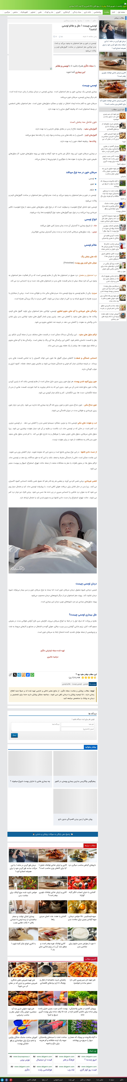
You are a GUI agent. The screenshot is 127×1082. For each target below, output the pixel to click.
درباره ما (111, 1080)
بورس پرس (25, 1060)
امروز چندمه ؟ (90, 1060)
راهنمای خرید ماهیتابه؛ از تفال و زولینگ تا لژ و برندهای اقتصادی (53, 981)
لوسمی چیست (77, 684)
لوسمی (85, 684)
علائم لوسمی (66, 684)
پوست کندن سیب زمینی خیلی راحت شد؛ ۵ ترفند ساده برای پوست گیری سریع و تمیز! (52, 1011)
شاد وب (70, 1070)
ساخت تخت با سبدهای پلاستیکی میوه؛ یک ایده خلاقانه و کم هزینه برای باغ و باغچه (53, 1040)
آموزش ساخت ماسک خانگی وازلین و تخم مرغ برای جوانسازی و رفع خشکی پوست (23, 1040)
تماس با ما (100, 1080)
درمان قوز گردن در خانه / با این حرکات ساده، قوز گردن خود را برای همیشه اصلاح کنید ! (114, 45)
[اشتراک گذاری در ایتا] (23, 675)
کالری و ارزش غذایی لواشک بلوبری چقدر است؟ (114, 74)
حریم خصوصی (58, 1080)
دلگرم (27, 1070)
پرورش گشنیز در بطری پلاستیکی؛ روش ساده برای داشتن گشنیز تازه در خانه (82, 1011)
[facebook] (6, 1080)
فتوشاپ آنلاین (31, 1080)
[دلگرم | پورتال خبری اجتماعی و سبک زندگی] (123, 4)
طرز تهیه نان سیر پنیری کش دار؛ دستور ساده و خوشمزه (82, 981)
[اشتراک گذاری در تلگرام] (19, 675)
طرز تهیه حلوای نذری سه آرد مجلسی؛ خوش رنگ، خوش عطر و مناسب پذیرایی (23, 1011)
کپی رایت (71, 1080)
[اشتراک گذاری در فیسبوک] (28, 675)
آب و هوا (45, 1080)
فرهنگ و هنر (68, 1060)
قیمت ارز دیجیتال (44, 1060)
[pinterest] (10, 1080)
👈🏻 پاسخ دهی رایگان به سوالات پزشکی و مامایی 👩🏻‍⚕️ (52, 834)
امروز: (124, 6)
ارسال (14, 735)
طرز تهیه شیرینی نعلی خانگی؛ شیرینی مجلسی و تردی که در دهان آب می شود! (23, 983)
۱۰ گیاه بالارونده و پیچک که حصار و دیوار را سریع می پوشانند (82, 1039)
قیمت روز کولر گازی (88, 1070)
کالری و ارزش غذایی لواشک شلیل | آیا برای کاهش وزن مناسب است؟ (113, 102)
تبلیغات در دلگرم (85, 1080)
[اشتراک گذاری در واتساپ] (32, 675)
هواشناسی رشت (45, 1070)
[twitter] (2, 1080)
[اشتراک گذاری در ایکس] (15, 675)
